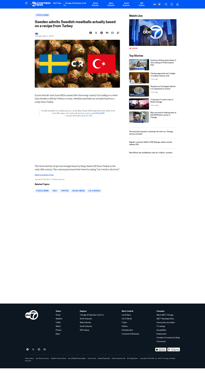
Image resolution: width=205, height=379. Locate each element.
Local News (126, 315)
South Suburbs (126, 4)
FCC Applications (132, 358)
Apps (58, 334)
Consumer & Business (130, 334)
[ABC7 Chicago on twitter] (33, 349)
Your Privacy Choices (42, 358)
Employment (161, 334)
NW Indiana (141, 4)
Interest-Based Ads (104, 358)
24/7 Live (57, 3)
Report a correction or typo (44, 175)
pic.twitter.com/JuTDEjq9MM (93, 113)
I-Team (124, 322)
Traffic (58, 322)
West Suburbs (111, 4)
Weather (59, 319)
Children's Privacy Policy (58, 358)
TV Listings (160, 326)
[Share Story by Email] (112, 33)
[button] (26, 3)
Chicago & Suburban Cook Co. (75, 4)
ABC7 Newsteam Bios (165, 319)
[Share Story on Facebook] (91, 33)
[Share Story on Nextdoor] (107, 33)
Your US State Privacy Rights (77, 358)
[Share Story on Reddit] (102, 33)
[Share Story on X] (96, 33)
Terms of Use (92, 358)
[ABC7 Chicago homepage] (40, 4)
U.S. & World (127, 319)
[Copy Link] (118, 33)
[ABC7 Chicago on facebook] (27, 349)
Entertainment (127, 330)
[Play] (153, 32)
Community (161, 341)
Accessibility (161, 330)
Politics (124, 326)
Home (58, 315)
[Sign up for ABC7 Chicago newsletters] (44, 349)
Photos (58, 330)
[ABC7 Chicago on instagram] (39, 349)
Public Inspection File (118, 358)
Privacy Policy (29, 358)
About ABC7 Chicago (164, 315)
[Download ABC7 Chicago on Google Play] (173, 349)
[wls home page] (31, 315)
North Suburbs (95, 4)
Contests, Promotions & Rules (168, 338)
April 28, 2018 (87, 115)
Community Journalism (165, 322)
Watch (58, 326)
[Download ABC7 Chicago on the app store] (161, 349)
